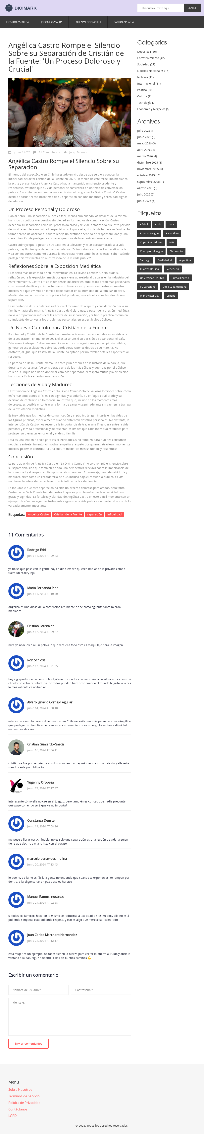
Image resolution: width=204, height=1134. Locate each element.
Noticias (145, 77)
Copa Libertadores (151, 242)
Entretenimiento (151, 58)
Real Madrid (165, 260)
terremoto (176, 251)
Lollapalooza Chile (88, 22)
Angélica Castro (38, 514)
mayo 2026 (146, 143)
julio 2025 (145, 194)
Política (144, 90)
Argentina (185, 260)
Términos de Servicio (24, 1096)
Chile (158, 224)
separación (94, 514)
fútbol (144, 224)
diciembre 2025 (149, 162)
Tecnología (146, 103)
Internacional (149, 83)
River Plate (172, 233)
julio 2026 (145, 130)
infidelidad (114, 514)
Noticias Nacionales (153, 71)
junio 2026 (146, 137)
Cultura (144, 96)
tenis (171, 224)
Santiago (145, 260)
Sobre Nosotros (20, 1089)
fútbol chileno (180, 278)
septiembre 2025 (151, 182)
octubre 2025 (148, 175)
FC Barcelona (147, 286)
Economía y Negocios (153, 109)
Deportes (147, 51)
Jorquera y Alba (51, 22)
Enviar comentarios (28, 1043)
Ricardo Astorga (17, 22)
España (171, 295)
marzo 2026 (147, 156)
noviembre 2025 (150, 169)
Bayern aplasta (124, 22)
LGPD (12, 1115)
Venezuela (173, 269)
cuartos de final (149, 269)
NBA (172, 242)
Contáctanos (17, 1109)
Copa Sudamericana (174, 286)
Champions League (151, 251)
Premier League (149, 233)
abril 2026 (146, 150)
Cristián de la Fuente (68, 514)
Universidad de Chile (152, 278)
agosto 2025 (147, 188)
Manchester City (149, 295)
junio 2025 (146, 201)
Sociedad (146, 64)
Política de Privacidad (24, 1102)
